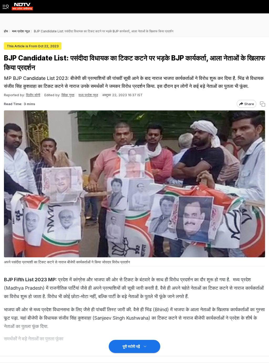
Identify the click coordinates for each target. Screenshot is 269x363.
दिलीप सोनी (33, 95)
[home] (22, 5)
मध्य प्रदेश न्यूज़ (88, 95)
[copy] (262, 103)
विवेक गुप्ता (67, 95)
